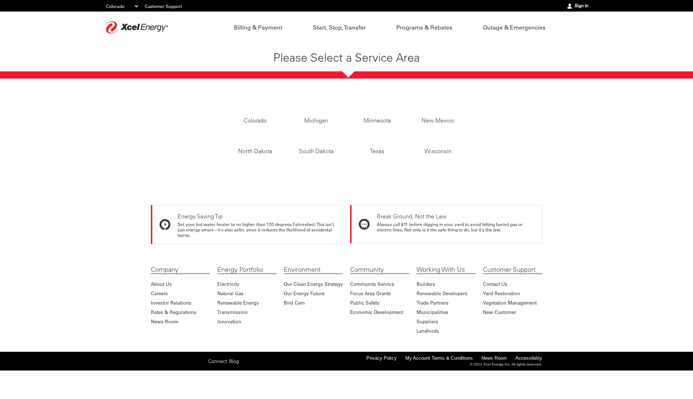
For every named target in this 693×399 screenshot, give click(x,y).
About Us (161, 318)
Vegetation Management (510, 336)
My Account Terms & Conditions (439, 392)
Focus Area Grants (370, 327)
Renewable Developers (442, 327)
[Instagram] (178, 394)
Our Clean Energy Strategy (313, 318)
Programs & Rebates (424, 27)
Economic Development (376, 346)
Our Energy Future (304, 327)
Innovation (229, 355)
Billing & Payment (258, 27)
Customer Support (163, 6)
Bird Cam (294, 336)
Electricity (228, 318)
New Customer (499, 346)
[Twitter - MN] (167, 394)
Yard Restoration (501, 327)
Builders (426, 318)
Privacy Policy (381, 392)
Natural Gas (230, 327)
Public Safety (364, 336)
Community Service (372, 318)
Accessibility (528, 392)
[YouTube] (200, 394)
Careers (159, 327)
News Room (164, 355)
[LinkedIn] (189, 394)
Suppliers (427, 355)
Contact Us (495, 318)
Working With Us (441, 303)
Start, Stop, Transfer (339, 27)
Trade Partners (433, 336)
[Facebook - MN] (156, 394)
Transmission (232, 346)
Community (367, 303)
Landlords (428, 365)
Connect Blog (223, 395)
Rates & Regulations (173, 346)
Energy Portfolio (240, 303)
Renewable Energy (238, 336)
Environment (302, 303)
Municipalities (432, 346)
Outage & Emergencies (514, 27)
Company (164, 303)
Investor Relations (171, 336)
